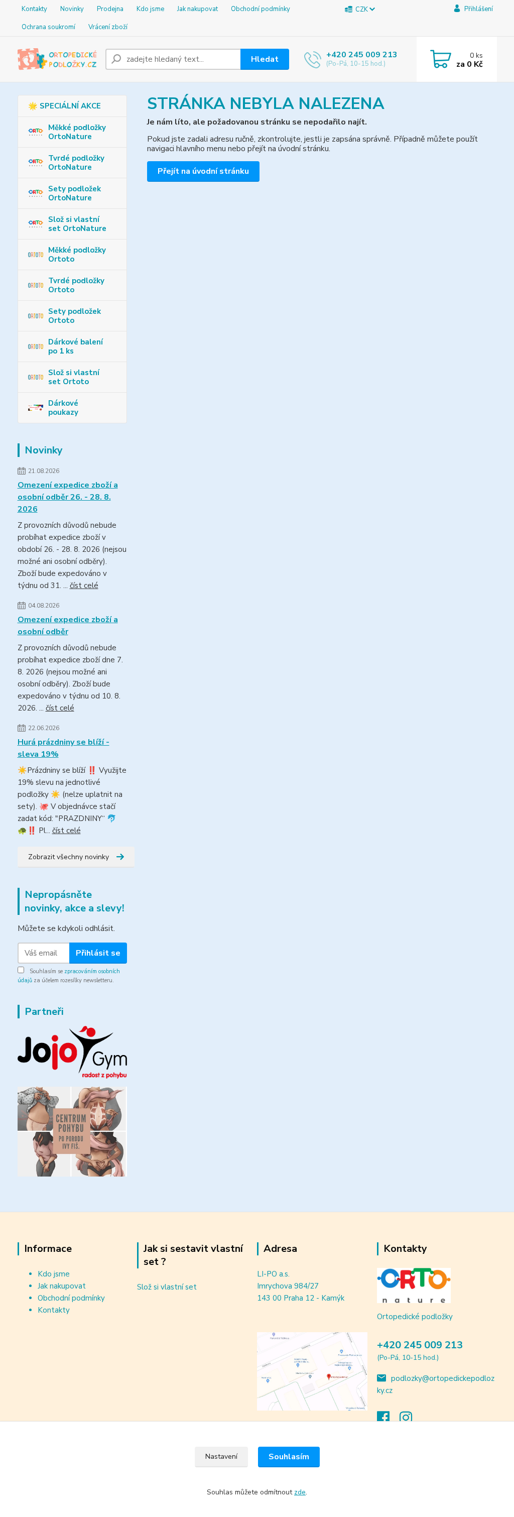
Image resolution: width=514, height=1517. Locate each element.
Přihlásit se (98, 953)
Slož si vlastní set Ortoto (73, 377)
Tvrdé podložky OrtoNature (76, 162)
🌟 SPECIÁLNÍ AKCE (64, 106)
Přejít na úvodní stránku (203, 171)
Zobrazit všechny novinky (68, 857)
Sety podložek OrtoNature (74, 193)
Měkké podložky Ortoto (77, 254)
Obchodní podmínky (260, 9)
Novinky (72, 9)
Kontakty (34, 9)
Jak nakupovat (197, 9)
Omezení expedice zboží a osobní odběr (68, 625)
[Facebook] (388, 1421)
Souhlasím (289, 1456)
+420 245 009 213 (362, 54)
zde (300, 1492)
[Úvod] (57, 59)
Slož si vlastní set (167, 1287)
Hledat (265, 59)
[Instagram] (411, 1421)
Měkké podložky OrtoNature (77, 132)
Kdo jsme (150, 9)
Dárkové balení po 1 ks (75, 346)
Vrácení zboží (107, 27)
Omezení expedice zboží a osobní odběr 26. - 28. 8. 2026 (68, 497)
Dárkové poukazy (63, 407)
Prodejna (110, 9)
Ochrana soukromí (48, 27)
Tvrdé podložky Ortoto (76, 285)
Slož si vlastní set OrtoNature (77, 224)
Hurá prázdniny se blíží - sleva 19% (63, 748)
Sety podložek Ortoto (74, 315)
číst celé (84, 585)
